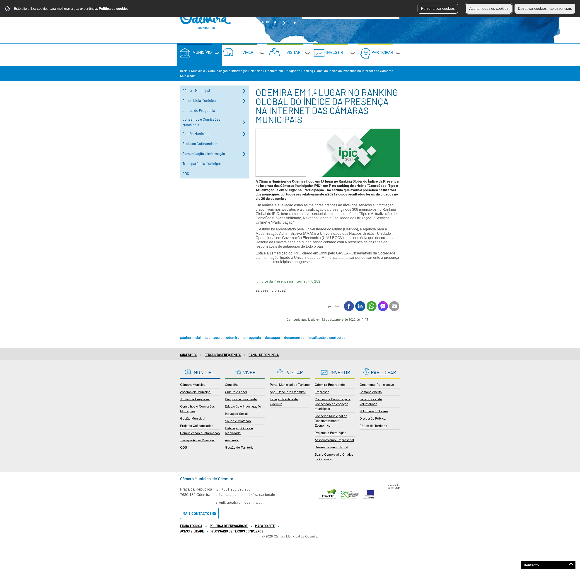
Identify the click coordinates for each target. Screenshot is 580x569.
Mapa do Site (265, 526)
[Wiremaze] (393, 486)
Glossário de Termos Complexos (237, 531)
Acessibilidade (192, 531)
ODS (185, 173)
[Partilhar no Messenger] (383, 306)
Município (202, 52)
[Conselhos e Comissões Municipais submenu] (244, 122)
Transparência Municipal (201, 163)
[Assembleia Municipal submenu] (244, 100)
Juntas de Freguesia (198, 110)
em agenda (252, 337)
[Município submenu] (217, 54)
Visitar (294, 52)
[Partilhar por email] (394, 306)
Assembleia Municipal (199, 100)
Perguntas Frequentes (223, 355)
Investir (334, 52)
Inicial (184, 71)
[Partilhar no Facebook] (349, 306)
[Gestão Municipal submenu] (244, 134)
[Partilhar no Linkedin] (360, 306)
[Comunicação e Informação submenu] (244, 154)
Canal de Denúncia (264, 355)
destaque (272, 337)
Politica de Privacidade (229, 526)
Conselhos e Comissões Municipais (201, 122)
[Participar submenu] (398, 54)
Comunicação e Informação (228, 71)
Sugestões (188, 355)
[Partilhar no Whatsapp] (372, 306)
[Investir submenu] (353, 54)
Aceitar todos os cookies (488, 8)
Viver (248, 52)
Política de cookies (113, 8)
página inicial (190, 337)
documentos (294, 337)
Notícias (256, 71)
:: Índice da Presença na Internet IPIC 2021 (289, 281)
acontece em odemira (222, 337)
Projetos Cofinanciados (201, 143)
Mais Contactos (197, 513)
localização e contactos (326, 337)
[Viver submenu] (262, 54)
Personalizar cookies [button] (438, 8)
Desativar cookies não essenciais (545, 8)
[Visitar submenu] (308, 54)
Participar (382, 52)
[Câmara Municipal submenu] (244, 90)
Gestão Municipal (195, 133)
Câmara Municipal (196, 90)
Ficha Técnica (191, 526)
